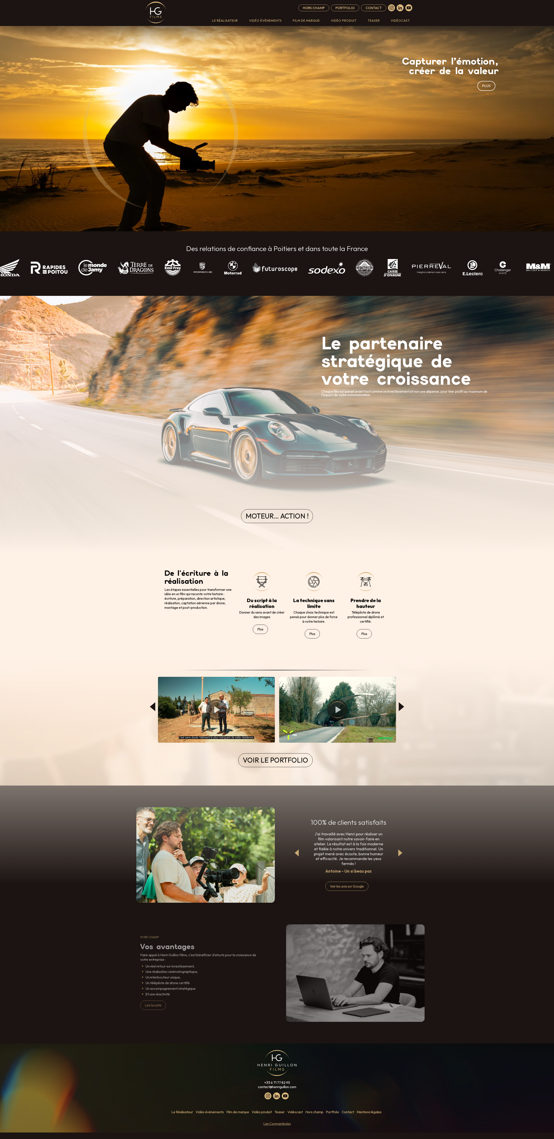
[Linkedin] (400, 7)
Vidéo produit (344, 21)
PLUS (486, 86)
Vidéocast (400, 21)
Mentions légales (369, 1112)
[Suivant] (401, 706)
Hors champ (314, 8)
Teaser (374, 21)
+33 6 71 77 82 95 (277, 1082)
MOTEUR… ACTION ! (277, 516)
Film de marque (306, 21)
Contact (374, 8)
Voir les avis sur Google (347, 886)
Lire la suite (153, 1005)
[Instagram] (391, 7)
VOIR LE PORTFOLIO (275, 760)
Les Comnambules (277, 1123)
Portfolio (345, 8)
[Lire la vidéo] (216, 709)
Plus (260, 629)
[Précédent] (152, 706)
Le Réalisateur (225, 21)
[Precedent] (297, 853)
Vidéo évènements (265, 21)
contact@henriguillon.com (277, 1087)
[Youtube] (408, 7)
